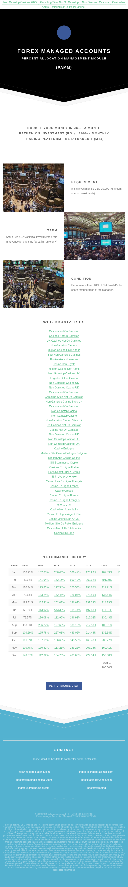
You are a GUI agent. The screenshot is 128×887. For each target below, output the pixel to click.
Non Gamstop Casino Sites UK (64, 401)
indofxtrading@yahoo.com (96, 779)
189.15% (75, 625)
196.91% (75, 617)
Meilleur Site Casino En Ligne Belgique (64, 453)
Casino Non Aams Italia (64, 509)
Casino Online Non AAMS (64, 518)
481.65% (75, 655)
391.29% (107, 579)
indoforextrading (95, 787)
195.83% (43, 587)
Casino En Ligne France (64, 486)
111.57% (107, 610)
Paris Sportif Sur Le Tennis (64, 472)
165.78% (43, 632)
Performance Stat (64, 685)
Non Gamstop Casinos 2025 (20, 2)
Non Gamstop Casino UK (64, 382)
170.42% (43, 647)
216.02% (91, 617)
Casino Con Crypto (64, 364)
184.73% (59, 655)
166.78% (91, 640)
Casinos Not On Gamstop (64, 331)
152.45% (59, 595)
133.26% (75, 647)
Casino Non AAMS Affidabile (64, 528)
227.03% (59, 632)
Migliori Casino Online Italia (64, 350)
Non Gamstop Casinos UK (64, 373)
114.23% (107, 602)
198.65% (91, 587)
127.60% (59, 625)
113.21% (59, 647)
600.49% (75, 579)
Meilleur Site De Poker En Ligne (64, 523)
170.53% (75, 587)
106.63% (59, 640)
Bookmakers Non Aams (64, 359)
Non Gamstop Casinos (95, 2)
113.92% (43, 610)
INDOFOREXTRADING (82, 814)
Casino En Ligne (64, 448)
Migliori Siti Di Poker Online (68, 7)
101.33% (27, 640)
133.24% (43, 595)
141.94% (43, 579)
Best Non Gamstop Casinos (64, 354)
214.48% (91, 632)
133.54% (107, 595)
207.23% (91, 647)
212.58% (91, 625)
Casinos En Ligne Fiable (64, 467)
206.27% (43, 625)
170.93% (91, 572)
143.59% (75, 640)
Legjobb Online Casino (64, 378)
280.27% (107, 640)
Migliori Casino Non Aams (64, 368)
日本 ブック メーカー (64, 476)
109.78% (27, 647)
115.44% (75, 610)
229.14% (91, 655)
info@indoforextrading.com (34, 771)
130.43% (107, 617)
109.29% (27, 632)
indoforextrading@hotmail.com (34, 779)
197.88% (91, 610)
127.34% (59, 587)
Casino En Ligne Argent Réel (64, 514)
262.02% (59, 602)
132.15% (59, 579)
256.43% (59, 572)
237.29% (91, 602)
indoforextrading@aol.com (33, 787)
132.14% (107, 632)
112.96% (59, 617)
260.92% (91, 579)
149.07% (27, 655)
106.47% (75, 572)
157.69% (43, 640)
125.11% (43, 602)
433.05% (75, 632)
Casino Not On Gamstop (64, 429)
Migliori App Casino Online (64, 457)
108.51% (107, 625)
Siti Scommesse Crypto (64, 462)
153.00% (107, 655)
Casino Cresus (64, 490)
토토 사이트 (64, 504)
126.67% (75, 602)
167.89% (107, 572)
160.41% (107, 647)
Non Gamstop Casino (64, 411)
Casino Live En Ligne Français (64, 481)
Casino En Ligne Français (64, 500)
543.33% (59, 610)
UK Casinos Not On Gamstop (64, 340)
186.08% (43, 617)
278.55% (91, 595)
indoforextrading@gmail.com (96, 771)
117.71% (107, 587)
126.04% (75, 595)
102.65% (43, 572)
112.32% (43, 655)
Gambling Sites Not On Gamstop (59, 2)
